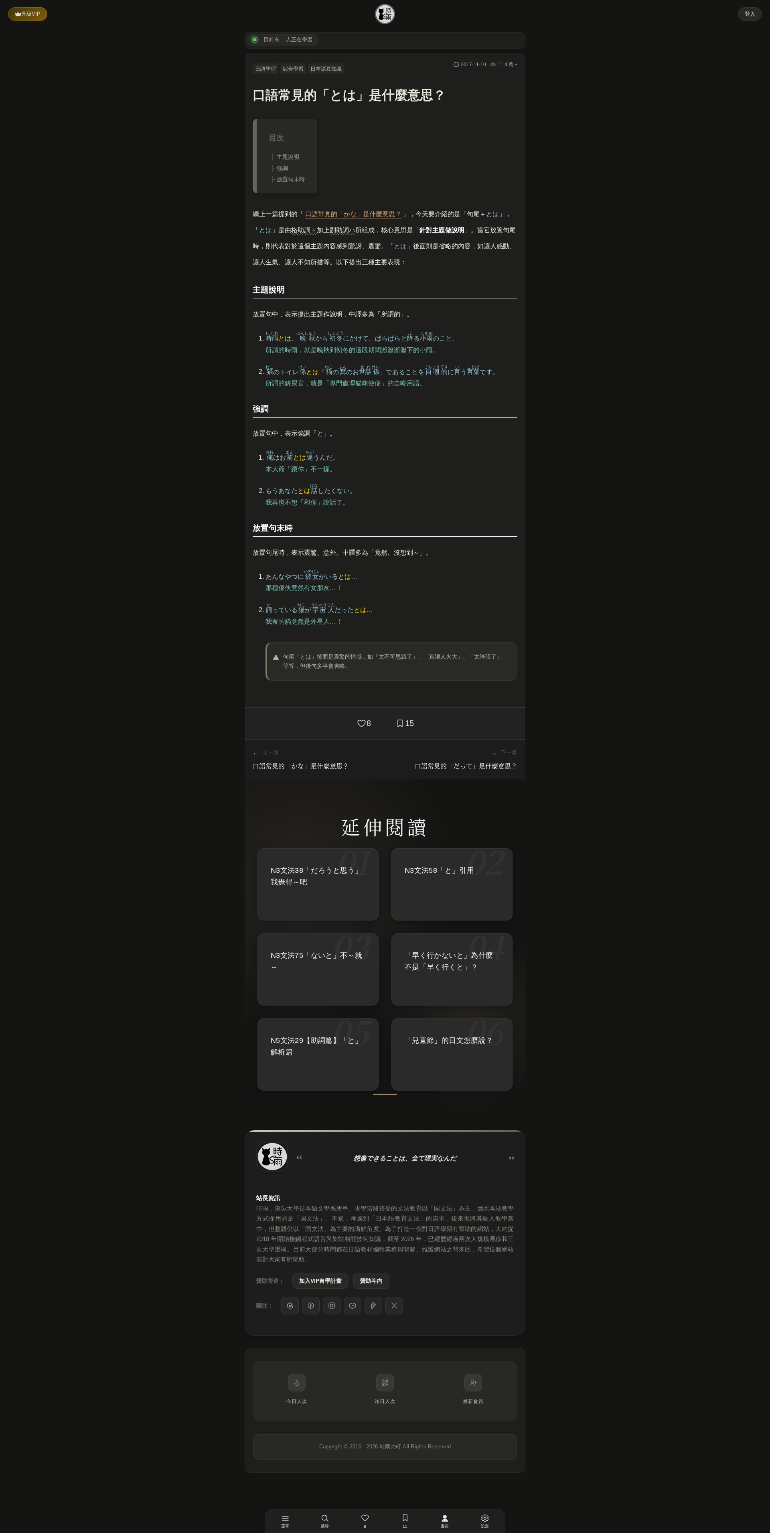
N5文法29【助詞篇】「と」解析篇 (316, 1046)
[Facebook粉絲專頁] (311, 1305)
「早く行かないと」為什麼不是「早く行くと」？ (449, 961)
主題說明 (288, 157)
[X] (394, 1305)
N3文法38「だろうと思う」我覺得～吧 (316, 876)
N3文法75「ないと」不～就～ (316, 961)
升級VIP (31, 14)
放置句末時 (291, 179)
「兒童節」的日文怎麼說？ (449, 1040)
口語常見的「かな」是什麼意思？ (353, 214)
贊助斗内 (371, 1281)
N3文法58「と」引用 (439, 870)
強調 (282, 168)
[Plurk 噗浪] (373, 1305)
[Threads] (290, 1305)
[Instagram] (331, 1305)
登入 (750, 14)
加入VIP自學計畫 (320, 1281)
